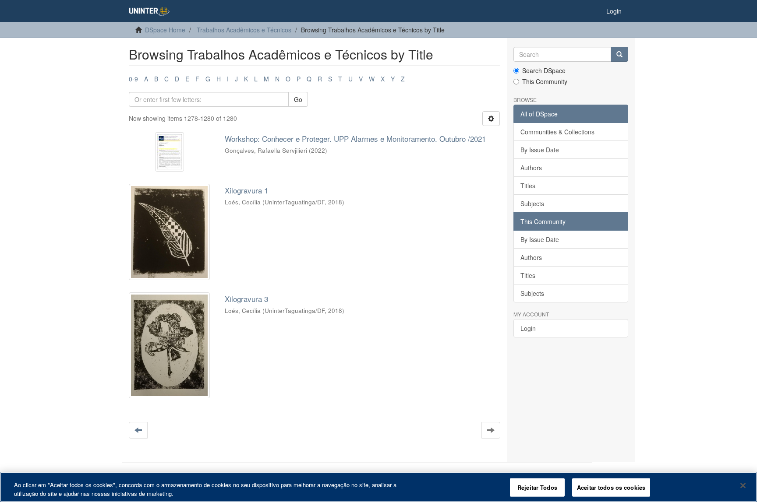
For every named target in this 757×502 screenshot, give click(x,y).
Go (298, 99)
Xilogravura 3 (246, 298)
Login (528, 328)
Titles (527, 185)
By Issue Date (539, 149)
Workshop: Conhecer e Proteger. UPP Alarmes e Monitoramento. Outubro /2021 (355, 138)
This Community (544, 81)
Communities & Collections (557, 131)
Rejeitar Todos (537, 487)
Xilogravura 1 (246, 190)
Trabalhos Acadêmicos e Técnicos (244, 29)
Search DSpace (544, 70)
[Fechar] (743, 485)
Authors (531, 167)
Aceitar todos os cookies (611, 487)
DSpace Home (165, 29)
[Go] (619, 54)
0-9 (133, 78)
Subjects (532, 203)
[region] (378, 487)
